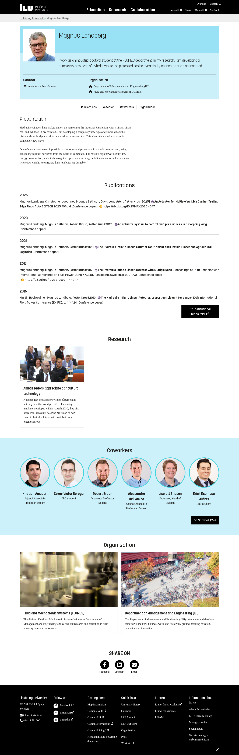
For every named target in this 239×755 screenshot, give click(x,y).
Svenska (201, 3)
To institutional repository (200, 311)
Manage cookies (198, 722)
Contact (214, 10)
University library (130, 704)
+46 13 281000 (31, 720)
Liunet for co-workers (167, 704)
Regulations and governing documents (102, 739)
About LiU (176, 10)
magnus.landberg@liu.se (42, 86)
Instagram (65, 712)
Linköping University (32, 18)
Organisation (148, 107)
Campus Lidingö (96, 730)
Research (117, 9)
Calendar (126, 711)
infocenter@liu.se (32, 715)
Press (124, 736)
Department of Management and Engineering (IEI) (121, 86)
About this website (199, 709)
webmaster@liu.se (199, 739)
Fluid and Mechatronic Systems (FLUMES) (118, 91)
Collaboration (143, 9)
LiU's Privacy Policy (200, 716)
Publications (89, 107)
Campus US (94, 717)
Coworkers (127, 107)
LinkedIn (65, 719)
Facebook (65, 705)
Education (95, 9)
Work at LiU (201, 10)
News (188, 10)
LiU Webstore (129, 723)
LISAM (159, 717)
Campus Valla (95, 711)
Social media (196, 728)
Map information (96, 704)
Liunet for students (165, 711)
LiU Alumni (128, 717)
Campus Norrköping (98, 723)
